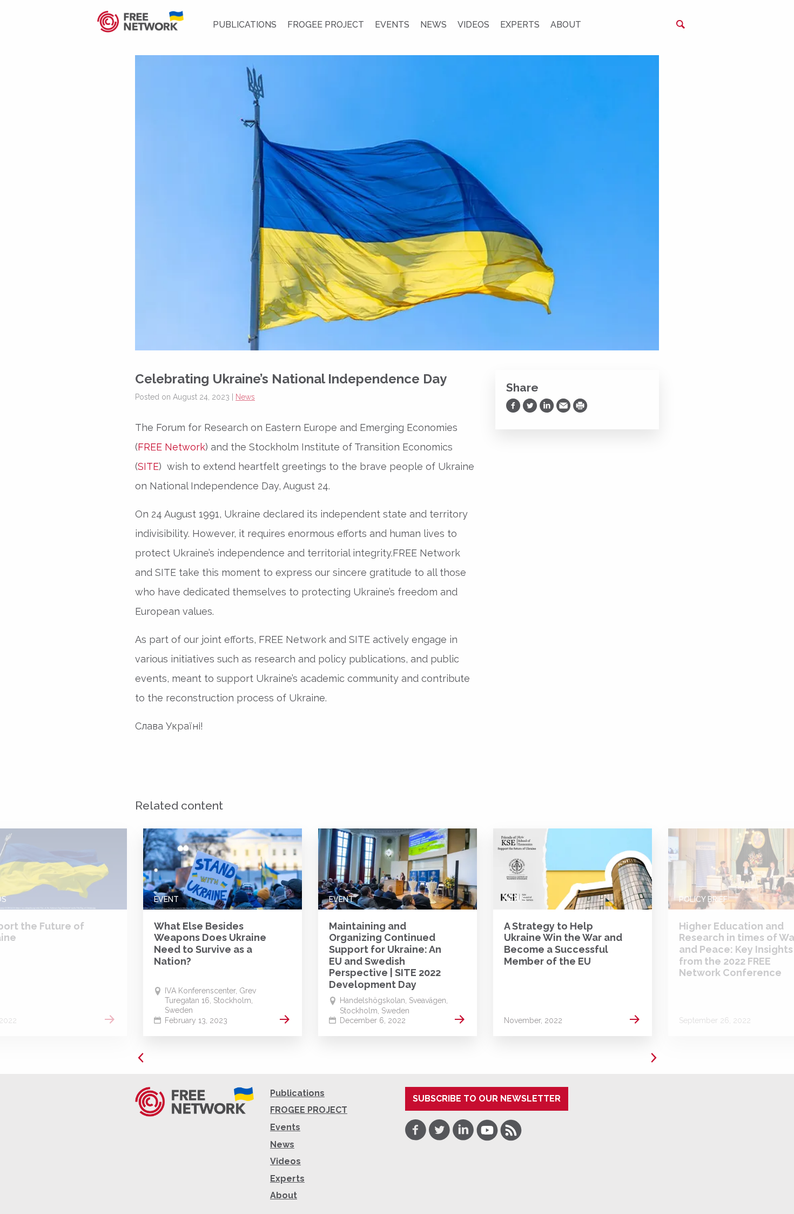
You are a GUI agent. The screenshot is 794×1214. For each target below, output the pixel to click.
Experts (520, 24)
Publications (245, 24)
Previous (140, 1057)
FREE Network (171, 447)
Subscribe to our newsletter (487, 1098)
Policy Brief (703, 899)
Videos (473, 24)
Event (166, 899)
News (433, 24)
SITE (148, 466)
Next (653, 1057)
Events (392, 24)
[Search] (680, 24)
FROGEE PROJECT (325, 24)
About (565, 24)
